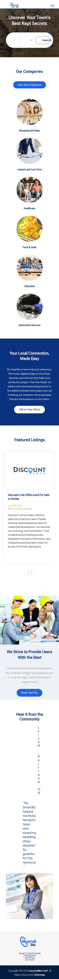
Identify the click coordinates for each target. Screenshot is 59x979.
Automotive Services (29, 325)
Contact (30, 960)
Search (46, 40)
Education (29, 286)
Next (28, 572)
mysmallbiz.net (38, 970)
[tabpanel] (29, 507)
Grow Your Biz (29, 692)
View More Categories (29, 84)
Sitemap (39, 974)
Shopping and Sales (29, 130)
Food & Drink (29, 247)
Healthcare (29, 208)
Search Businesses (30, 953)
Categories (29, 955)
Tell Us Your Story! (29, 409)
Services (30, 958)
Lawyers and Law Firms (29, 169)
